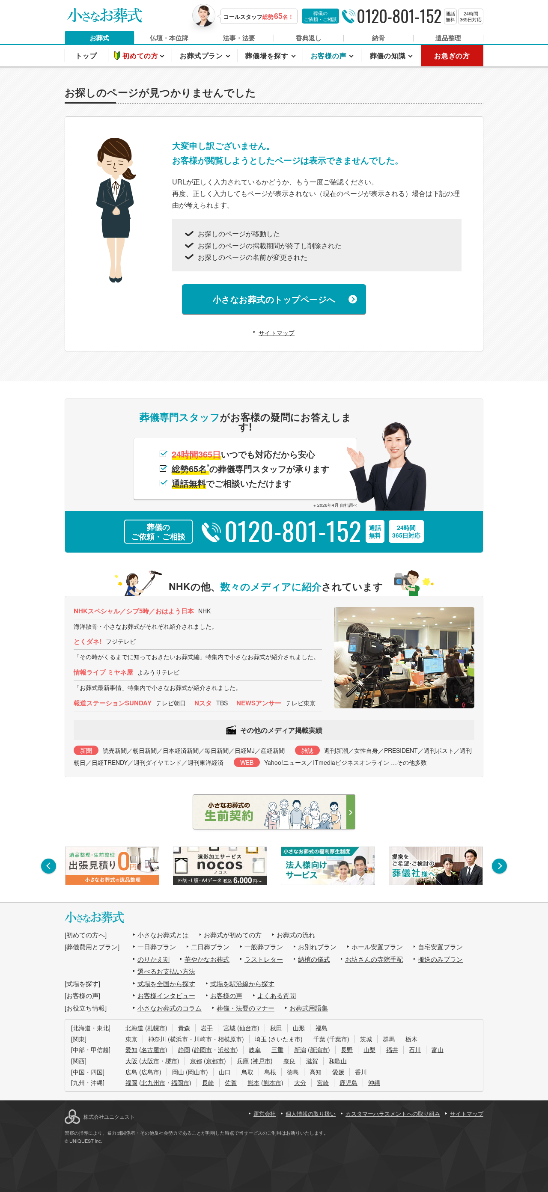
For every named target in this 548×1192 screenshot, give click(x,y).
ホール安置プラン (377, 946)
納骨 (378, 37)
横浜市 (179, 1038)
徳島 (293, 1071)
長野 (347, 1049)
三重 (277, 1049)
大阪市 (150, 1060)
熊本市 (272, 1082)
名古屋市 (153, 1049)
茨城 (366, 1038)
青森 (184, 1027)
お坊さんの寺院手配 (374, 958)
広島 (131, 1071)
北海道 (134, 1027)
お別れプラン (317, 946)
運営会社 (264, 1113)
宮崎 (323, 1082)
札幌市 (156, 1027)
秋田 (276, 1027)
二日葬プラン (210, 946)
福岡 (131, 1082)
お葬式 (99, 37)
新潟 (300, 1049)
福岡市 (180, 1082)
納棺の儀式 (314, 958)
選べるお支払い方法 (166, 970)
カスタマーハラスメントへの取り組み (392, 1113)
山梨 (369, 1049)
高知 (316, 1071)
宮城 (229, 1027)
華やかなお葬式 (207, 958)
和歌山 (338, 1060)
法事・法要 (239, 37)
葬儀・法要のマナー (245, 1007)
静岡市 (203, 1049)
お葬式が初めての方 (233, 934)
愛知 (131, 1049)
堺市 (171, 1060)
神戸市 (262, 1060)
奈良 (289, 1060)
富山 (438, 1049)
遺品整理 (448, 37)
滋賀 (312, 1060)
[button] (48, 866)
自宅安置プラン (440, 946)
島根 (270, 1071)
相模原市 (230, 1038)
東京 (131, 1038)
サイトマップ (277, 332)
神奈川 (157, 1038)
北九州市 (153, 1082)
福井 (392, 1049)
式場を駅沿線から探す (242, 983)
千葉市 (338, 1038)
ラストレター (263, 958)
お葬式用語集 (308, 1007)
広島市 (150, 1071)
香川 (361, 1071)
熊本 (253, 1082)
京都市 (215, 1060)
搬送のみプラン (440, 958)
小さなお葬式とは (163, 934)
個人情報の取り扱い (311, 1113)
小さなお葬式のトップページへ (274, 299)
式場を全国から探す (166, 983)
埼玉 (261, 1038)
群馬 (389, 1038)
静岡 (184, 1049)
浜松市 (227, 1049)
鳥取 (247, 1071)
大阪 (131, 1060)
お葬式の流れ (296, 934)
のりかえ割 (153, 958)
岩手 (207, 1027)
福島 (322, 1027)
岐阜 (255, 1049)
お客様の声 (226, 995)
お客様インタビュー (166, 995)
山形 (299, 1027)
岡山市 (197, 1071)
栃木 (411, 1038)
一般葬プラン (263, 946)
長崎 (208, 1082)
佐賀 (231, 1082)
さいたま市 (286, 1038)
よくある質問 (276, 995)
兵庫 (243, 1060)
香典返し (309, 37)
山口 (225, 1071)
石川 (415, 1049)
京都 (196, 1060)
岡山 (178, 1071)
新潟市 (319, 1049)
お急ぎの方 (452, 55)
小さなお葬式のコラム (169, 1007)
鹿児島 (348, 1082)
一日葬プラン (156, 946)
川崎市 (203, 1038)
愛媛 (338, 1071)
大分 (300, 1082)
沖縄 (374, 1082)
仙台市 (248, 1027)
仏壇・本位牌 (169, 37)
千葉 (319, 1038)
